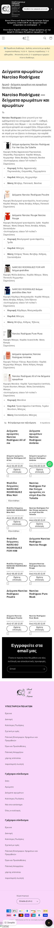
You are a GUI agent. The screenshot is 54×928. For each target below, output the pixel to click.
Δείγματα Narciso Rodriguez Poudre (17, 594)
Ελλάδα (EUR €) (25, 901)
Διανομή (8, 719)
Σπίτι (7, 781)
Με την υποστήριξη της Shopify (35, 920)
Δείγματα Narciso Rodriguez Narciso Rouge (39, 541)
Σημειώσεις (9, 164)
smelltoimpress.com (20, 920)
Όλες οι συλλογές (13, 811)
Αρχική (5, 84)
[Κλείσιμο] (8, 475)
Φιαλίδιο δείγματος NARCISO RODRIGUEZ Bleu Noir (14, 489)
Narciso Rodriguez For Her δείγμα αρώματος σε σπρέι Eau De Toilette (37, 490)
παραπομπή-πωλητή (14, 764)
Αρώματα (9, 787)
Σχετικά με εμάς (12, 731)
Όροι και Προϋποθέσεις (15, 746)
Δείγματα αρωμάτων (14, 793)
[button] (3, 38)
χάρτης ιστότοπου (13, 758)
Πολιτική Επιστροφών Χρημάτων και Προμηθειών (21, 739)
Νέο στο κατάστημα (13, 805)
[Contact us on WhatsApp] (49, 464)
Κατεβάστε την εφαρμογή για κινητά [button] (35, 9)
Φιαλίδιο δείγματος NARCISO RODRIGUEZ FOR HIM (14, 544)
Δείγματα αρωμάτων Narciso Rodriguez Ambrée (35, 437)
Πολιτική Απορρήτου (14, 752)
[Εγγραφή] (44, 669)
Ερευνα (8, 713)
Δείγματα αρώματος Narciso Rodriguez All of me (16, 437)
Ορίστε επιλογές (17, 471)
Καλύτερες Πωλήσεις (14, 725)
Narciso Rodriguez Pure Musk (38, 594)
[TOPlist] (4, 926)
